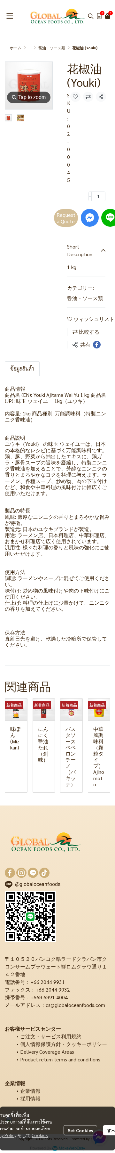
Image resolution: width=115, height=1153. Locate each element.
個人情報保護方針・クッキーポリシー (63, 1044)
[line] (33, 873)
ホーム (15, 47)
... (29, 47)
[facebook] (10, 873)
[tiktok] (44, 873)
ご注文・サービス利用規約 (50, 1036)
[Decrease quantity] (90, 196)
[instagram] (21, 873)
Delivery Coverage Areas (47, 1051)
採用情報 (30, 1098)
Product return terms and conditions (60, 1059)
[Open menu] (9, 16)
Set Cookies (80, 1130)
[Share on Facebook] (97, 344)
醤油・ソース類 (51, 47)
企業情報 (30, 1090)
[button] (90, 16)
